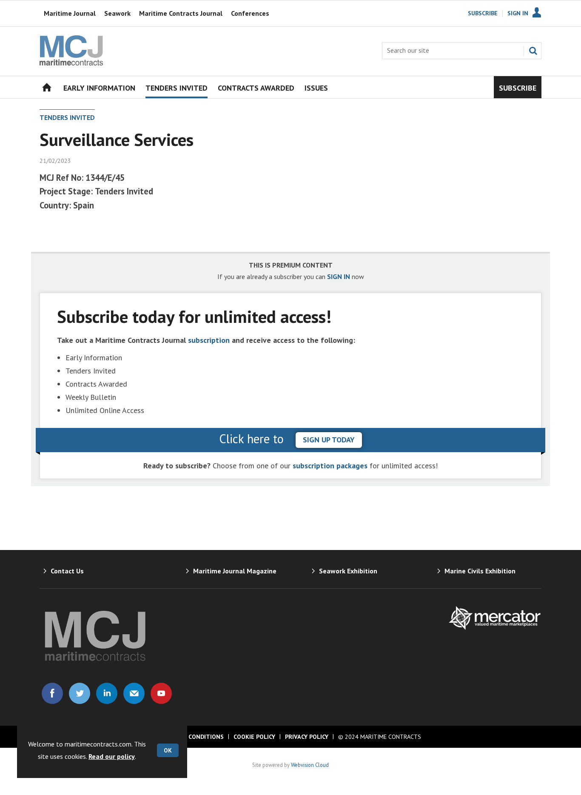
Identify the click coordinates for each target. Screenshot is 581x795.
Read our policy (111, 756)
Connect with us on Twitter (79, 693)
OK (168, 750)
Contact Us (67, 571)
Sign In (517, 13)
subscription (209, 340)
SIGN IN (338, 276)
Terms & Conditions (192, 737)
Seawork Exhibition (348, 571)
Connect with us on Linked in (107, 693)
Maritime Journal (70, 13)
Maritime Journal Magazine (234, 571)
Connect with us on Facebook (52, 693)
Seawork (117, 13)
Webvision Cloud (310, 764)
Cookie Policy (254, 737)
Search (533, 50)
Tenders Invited (67, 117)
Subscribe (483, 13)
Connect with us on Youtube (161, 693)
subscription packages (330, 465)
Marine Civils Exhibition (479, 571)
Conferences (250, 13)
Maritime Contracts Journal (180, 13)
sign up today (329, 440)
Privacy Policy (306, 737)
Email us (134, 693)
